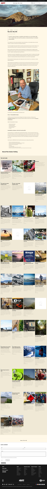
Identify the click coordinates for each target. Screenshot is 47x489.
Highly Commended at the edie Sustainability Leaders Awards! (5, 263)
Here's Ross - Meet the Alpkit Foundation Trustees (16, 184)
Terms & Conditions (20, 484)
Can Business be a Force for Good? (28, 285)
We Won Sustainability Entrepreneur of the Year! (29, 241)
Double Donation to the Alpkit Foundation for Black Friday (16, 381)
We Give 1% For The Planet (4, 331)
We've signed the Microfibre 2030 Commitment (39, 218)
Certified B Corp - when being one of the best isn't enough (17, 218)
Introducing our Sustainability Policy (29, 309)
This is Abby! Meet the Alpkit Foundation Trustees (5, 184)
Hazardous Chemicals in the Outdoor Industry (29, 404)
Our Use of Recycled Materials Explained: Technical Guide (39, 286)
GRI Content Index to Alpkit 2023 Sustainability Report (39, 336)
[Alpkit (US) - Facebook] (2, 484)
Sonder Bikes (4, 468)
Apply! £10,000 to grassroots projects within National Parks (16, 347)
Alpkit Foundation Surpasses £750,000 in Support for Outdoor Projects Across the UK (39, 404)
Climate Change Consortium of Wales (5, 370)
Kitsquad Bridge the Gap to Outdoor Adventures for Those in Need (6, 347)
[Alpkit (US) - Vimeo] (11, 484)
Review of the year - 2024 (27, 357)
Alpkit (3, 466)
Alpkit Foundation (5, 470)
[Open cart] (44, 3)
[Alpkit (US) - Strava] (13, 484)
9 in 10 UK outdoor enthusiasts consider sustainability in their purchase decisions (5, 286)
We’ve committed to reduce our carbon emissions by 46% (39, 195)
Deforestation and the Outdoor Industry (16, 332)
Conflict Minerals (3, 403)
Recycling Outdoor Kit (27, 217)
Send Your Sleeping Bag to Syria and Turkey (6, 218)
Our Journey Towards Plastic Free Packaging (40, 263)
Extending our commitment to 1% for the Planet (16, 310)
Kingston (40, 475)
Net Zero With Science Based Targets (16, 286)
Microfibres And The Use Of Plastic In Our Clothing (40, 358)
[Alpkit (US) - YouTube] (9, 484)
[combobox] (35, 3)
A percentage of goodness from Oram (5, 241)
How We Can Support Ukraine (5, 309)
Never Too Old (25, 331)
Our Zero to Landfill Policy (27, 380)
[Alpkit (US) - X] (8, 484)
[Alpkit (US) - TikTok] (6, 484)
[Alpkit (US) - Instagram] (4, 484)
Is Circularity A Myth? (38, 380)
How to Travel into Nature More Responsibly (5, 427)
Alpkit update (37, 161)
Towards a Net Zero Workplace (39, 240)
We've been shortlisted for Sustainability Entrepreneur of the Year (28, 263)
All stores (40, 476)
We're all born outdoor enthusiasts (17, 426)
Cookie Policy (28, 484)
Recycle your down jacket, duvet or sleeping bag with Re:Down (5, 173)
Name (1, 447)
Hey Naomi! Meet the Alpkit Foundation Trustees (16, 393)
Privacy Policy (24, 484)
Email (24, 447)
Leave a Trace (14, 262)
